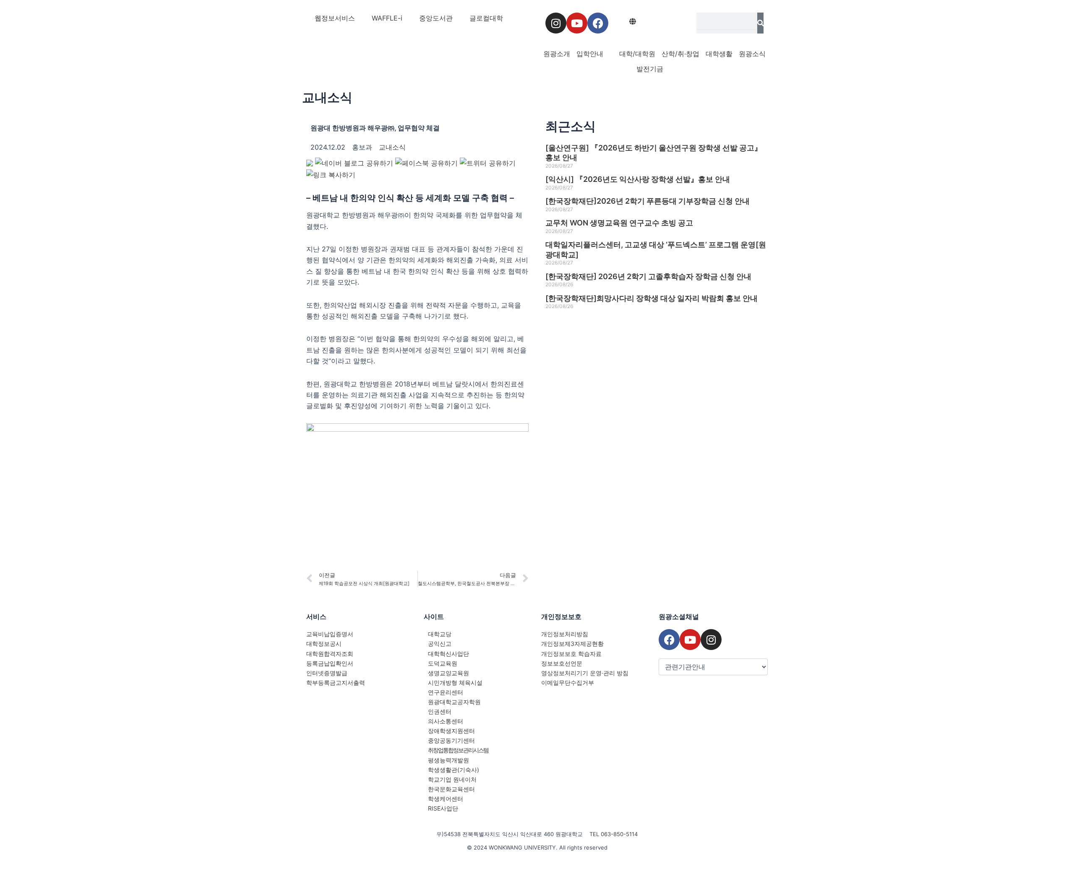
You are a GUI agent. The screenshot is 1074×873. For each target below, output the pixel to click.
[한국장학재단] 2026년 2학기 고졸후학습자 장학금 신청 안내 (648, 276)
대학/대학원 (637, 53)
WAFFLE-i (387, 18)
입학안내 (589, 53)
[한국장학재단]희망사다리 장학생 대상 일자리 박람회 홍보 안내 (651, 298)
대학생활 (719, 53)
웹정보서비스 (335, 18)
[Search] (760, 23)
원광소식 (752, 53)
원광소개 (556, 53)
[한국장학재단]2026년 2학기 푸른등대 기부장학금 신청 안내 (647, 201)
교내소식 (327, 97)
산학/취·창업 (680, 53)
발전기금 (649, 69)
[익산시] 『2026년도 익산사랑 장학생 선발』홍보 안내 (637, 179)
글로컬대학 (486, 18)
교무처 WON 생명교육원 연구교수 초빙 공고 (619, 222)
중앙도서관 (436, 18)
